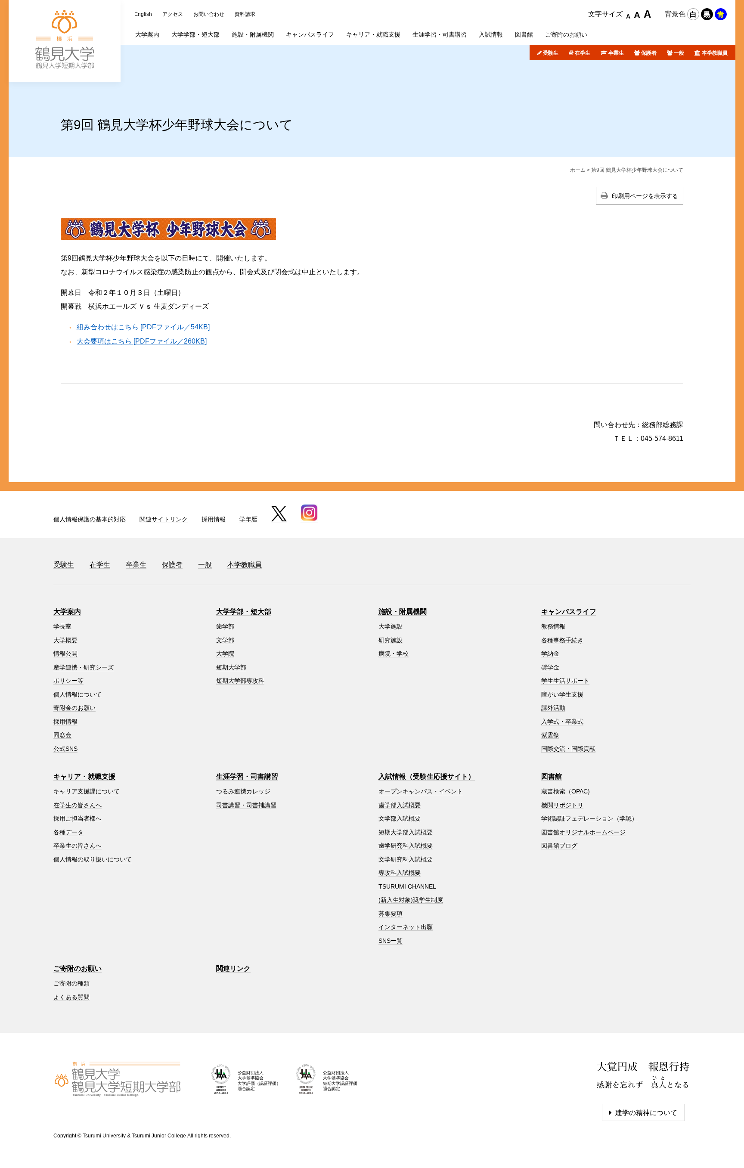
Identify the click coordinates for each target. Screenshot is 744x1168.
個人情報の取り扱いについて (92, 859)
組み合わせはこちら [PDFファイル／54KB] (143, 327)
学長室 (62, 626)
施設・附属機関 (402, 611)
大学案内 (67, 611)
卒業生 (616, 53)
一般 (679, 53)
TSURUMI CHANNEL (407, 886)
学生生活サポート (565, 680)
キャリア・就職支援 (84, 776)
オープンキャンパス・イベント (420, 791)
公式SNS (65, 748)
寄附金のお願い (74, 707)
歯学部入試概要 (399, 805)
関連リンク (233, 968)
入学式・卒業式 (562, 721)
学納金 (550, 653)
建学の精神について (646, 1112)
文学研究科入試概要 (405, 859)
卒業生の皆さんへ (77, 845)
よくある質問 (71, 997)
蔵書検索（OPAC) (565, 791)
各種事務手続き (562, 640)
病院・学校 (393, 653)
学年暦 (248, 519)
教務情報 (553, 626)
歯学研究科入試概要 (405, 845)
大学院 (225, 653)
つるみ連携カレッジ (243, 791)
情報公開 (65, 653)
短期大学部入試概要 (405, 832)
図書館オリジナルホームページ (583, 832)
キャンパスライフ (568, 611)
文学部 (225, 640)
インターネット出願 (405, 926)
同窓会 (62, 734)
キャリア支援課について (86, 791)
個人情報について (77, 694)
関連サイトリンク (164, 519)
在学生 (582, 53)
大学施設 (390, 626)
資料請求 (245, 14)
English (143, 14)
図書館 (551, 776)
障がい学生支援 (562, 694)
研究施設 (390, 640)
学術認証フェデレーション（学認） (589, 818)
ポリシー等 (68, 680)
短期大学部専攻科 (240, 680)
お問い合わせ (208, 14)
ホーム (578, 170)
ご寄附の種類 (71, 983)
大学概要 (65, 640)
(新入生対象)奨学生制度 (410, 899)
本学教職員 (715, 53)
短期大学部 (231, 667)
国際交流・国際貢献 (568, 748)
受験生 (550, 53)
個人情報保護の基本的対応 (89, 519)
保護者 (649, 53)
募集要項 (390, 913)
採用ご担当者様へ (77, 818)
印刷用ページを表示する (645, 195)
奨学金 (550, 667)
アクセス (172, 14)
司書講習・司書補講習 (246, 805)
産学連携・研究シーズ (83, 667)
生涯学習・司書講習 (247, 776)
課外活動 (553, 707)
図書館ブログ (559, 845)
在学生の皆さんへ (77, 805)
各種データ (68, 832)
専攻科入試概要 (399, 872)
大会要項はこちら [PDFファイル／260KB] (142, 341)
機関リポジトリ (562, 805)
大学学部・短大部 (243, 611)
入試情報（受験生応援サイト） (426, 776)
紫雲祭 (550, 734)
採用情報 (214, 519)
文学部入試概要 (399, 818)
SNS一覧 (390, 940)
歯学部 (225, 626)
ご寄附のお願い (77, 968)
